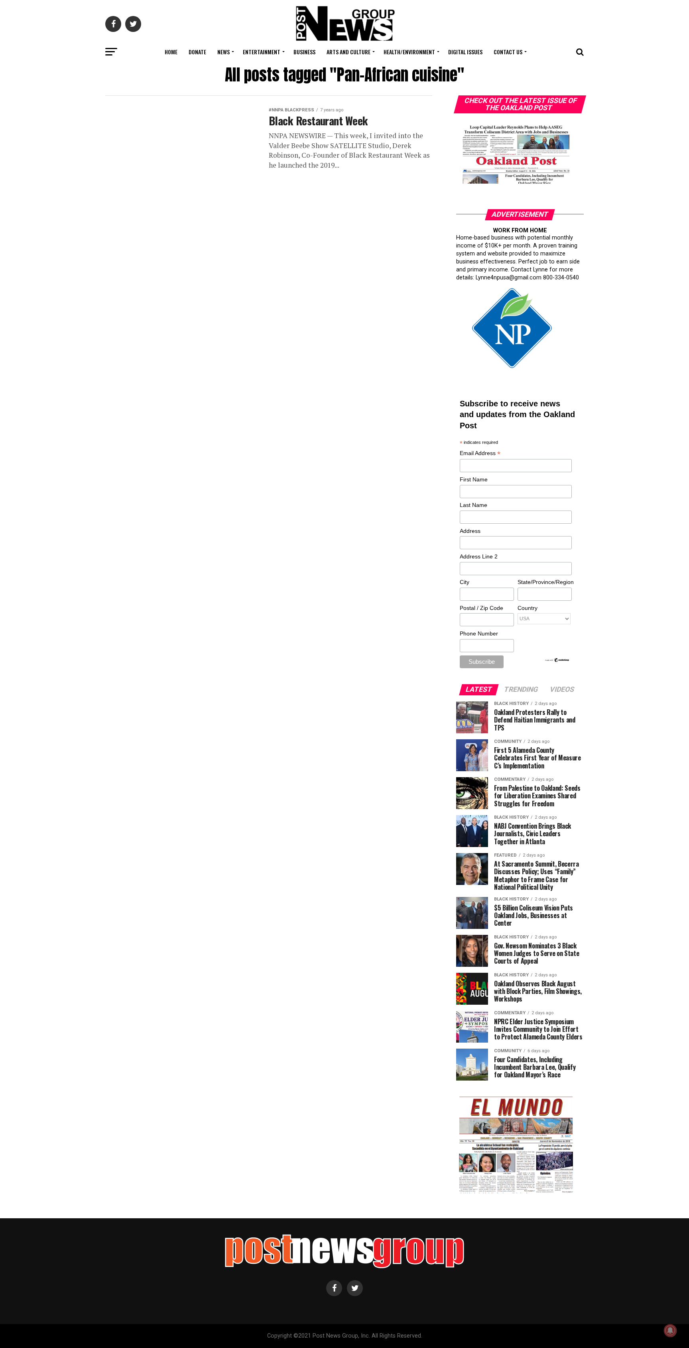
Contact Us (508, 52)
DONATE (197, 52)
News (223, 52)
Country (527, 608)
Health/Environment (409, 52)
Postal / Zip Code (481, 608)
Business (304, 52)
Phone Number (479, 633)
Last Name (473, 505)
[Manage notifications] (670, 1330)
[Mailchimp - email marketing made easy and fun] (557, 660)
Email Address (480, 453)
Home (171, 52)
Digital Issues (465, 52)
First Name (474, 479)
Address (470, 531)
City (464, 582)
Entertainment (261, 52)
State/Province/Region (544, 582)
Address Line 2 (479, 556)
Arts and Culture (348, 52)
